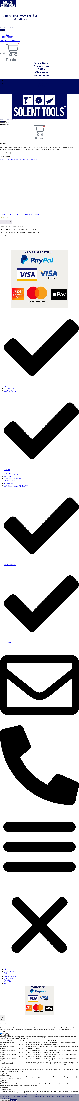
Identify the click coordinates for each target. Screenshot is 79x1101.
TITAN (15, 226)
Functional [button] (3, 1066)
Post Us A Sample (9, 982)
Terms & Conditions (10, 976)
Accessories (41, 66)
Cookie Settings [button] (5, 1100)
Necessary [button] (3, 1031)
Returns (6, 975)
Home (2, 226)
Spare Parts (41, 63)
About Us (7, 980)
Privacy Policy (8, 978)
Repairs (6, 983)
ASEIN (41, 69)
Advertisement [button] (4, 1087)
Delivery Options (9, 971)
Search (3, 30)
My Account (41, 75)
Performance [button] (4, 1073)
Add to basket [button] (6, 222)
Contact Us (7, 969)
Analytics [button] (3, 1080)
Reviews (6, 973)
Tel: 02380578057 (7, 35)
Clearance (41, 72)
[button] (39, 885)
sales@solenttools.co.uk (10, 40)
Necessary (5, 1033)
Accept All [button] (13, 1100)
